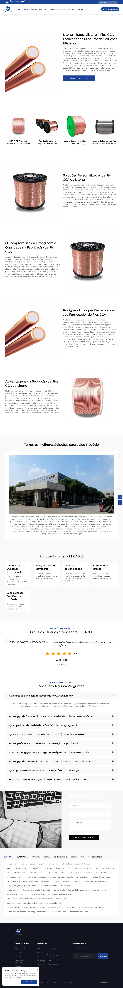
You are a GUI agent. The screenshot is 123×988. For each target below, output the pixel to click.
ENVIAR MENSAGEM (84, 837)
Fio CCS (40, 957)
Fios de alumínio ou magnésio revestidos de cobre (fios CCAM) (47, 142)
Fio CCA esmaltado (53, 961)
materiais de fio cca (15, 894)
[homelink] (8, 9)
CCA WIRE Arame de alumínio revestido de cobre (18, 142)
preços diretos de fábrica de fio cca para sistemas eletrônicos (81, 881)
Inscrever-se (103, 956)
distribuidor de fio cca (100, 877)
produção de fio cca (15, 877)
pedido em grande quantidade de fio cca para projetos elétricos (34, 903)
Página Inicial (23, 9)
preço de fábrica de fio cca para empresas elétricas (50, 894)
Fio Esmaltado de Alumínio (53, 966)
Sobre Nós (33, 9)
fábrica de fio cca (36, 873)
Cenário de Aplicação (58, 9)
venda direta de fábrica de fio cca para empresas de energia (80, 890)
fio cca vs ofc (12, 864)
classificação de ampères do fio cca (48, 868)
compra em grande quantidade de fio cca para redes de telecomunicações (39, 886)
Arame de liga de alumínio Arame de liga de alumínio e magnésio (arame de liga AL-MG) (104, 142)
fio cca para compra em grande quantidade (84, 907)
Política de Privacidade (64, 982)
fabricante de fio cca (105, 868)
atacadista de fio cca (105, 873)
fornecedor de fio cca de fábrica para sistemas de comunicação (34, 907)
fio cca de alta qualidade (81, 873)
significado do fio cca (48, 864)
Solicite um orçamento (110, 9)
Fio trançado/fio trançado (52, 950)
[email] (120, 497)
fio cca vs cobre (28, 864)
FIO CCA (40, 949)
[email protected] (17, 1)
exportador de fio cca (57, 873)
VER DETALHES (18, 125)
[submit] (115, 2)
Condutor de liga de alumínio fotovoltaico (54, 956)
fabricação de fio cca (79, 912)
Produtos (42, 9)
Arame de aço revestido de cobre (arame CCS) (76, 142)
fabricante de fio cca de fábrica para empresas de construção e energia (37, 899)
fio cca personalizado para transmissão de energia (28, 890)
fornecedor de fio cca (16, 873)
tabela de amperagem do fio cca (76, 864)
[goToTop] (120, 502)
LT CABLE (11, 577)
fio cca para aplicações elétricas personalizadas (27, 912)
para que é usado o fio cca (18, 868)
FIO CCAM (41, 953)
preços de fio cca (59, 912)
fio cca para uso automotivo (80, 868)
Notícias (71, 9)
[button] (57, 664)
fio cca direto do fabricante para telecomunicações (28, 881)
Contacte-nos (80, 9)
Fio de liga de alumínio (41, 963)
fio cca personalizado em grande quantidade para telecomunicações (57, 877)
